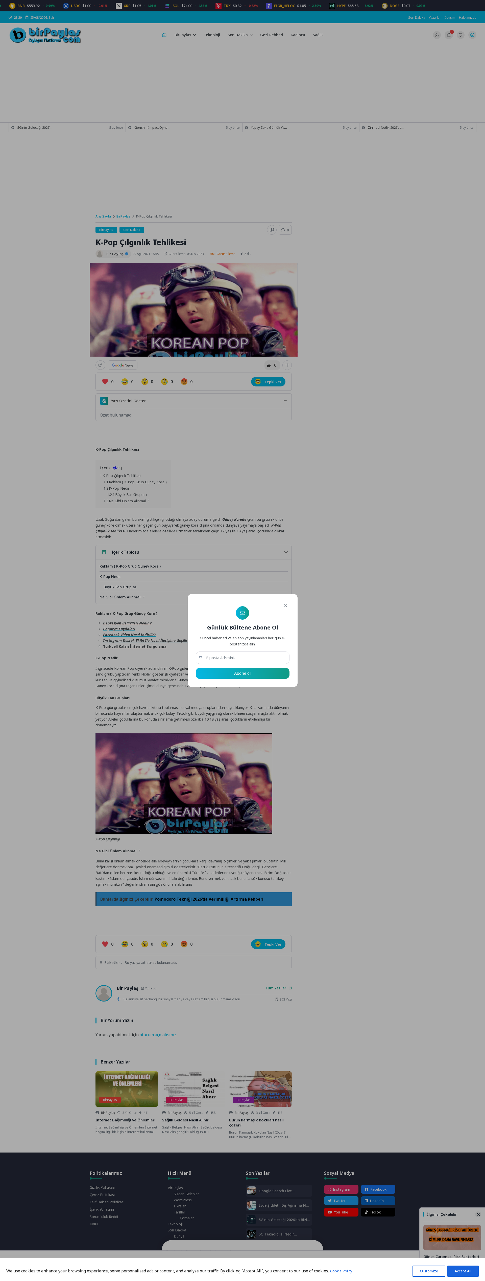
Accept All (463, 1271)
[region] (242, 1269)
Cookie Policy (341, 1271)
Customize (429, 1271)
